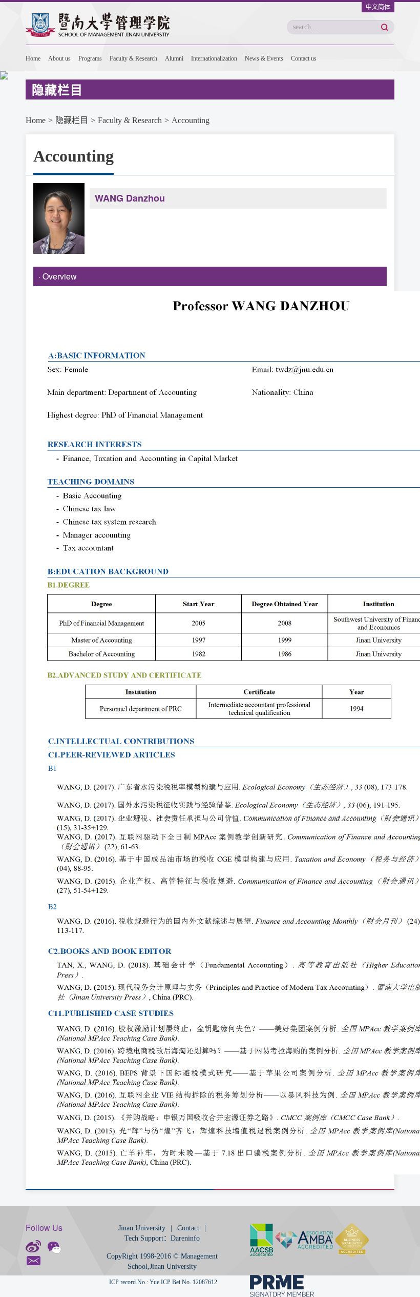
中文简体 (378, 7)
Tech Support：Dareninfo (162, 1238)
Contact (188, 1228)
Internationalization (214, 58)
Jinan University (141, 1228)
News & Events (264, 58)
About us (59, 58)
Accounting (190, 120)
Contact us (304, 58)
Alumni (174, 58)
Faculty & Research (133, 58)
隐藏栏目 (71, 120)
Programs (90, 58)
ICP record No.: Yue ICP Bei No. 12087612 (163, 1282)
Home (33, 58)
